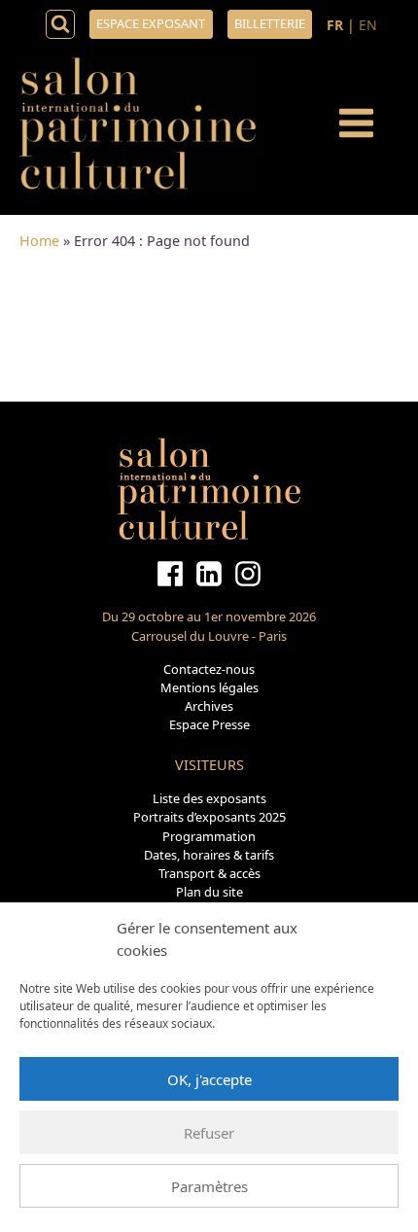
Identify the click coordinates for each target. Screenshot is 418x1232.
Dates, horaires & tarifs (209, 854)
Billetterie (269, 23)
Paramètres (209, 1186)
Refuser (209, 1133)
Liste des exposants (209, 798)
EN (368, 25)
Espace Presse (209, 724)
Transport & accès (209, 873)
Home (39, 240)
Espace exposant (150, 23)
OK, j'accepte (209, 1079)
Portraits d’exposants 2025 (209, 817)
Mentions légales (209, 687)
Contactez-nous (209, 669)
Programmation (209, 836)
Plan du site (209, 891)
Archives (209, 706)
